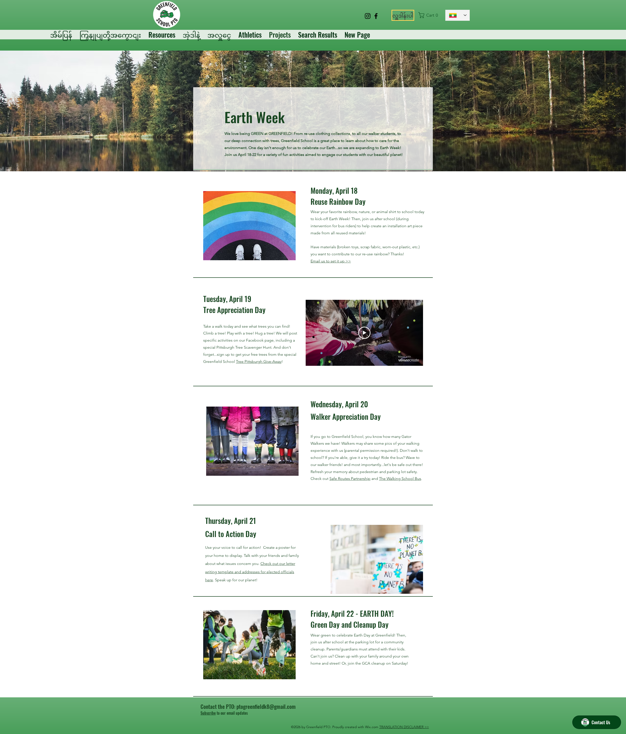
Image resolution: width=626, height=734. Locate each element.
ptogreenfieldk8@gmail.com (266, 706)
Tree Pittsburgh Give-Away (258, 361)
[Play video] (364, 333)
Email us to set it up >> (331, 261)
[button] (429, 15)
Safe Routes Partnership (349, 478)
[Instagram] (367, 16)
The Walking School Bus (400, 478)
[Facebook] (376, 16)
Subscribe (208, 713)
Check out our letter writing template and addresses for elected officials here (250, 571)
